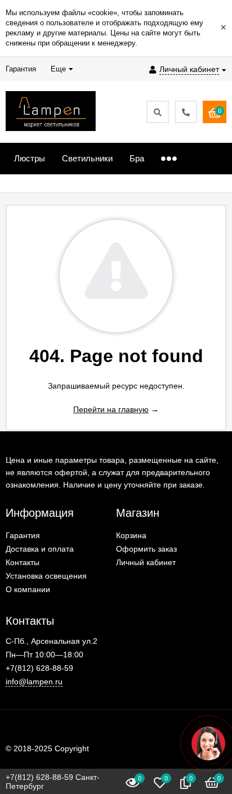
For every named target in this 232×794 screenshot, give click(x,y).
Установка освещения (46, 575)
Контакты (22, 562)
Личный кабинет (146, 562)
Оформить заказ (146, 548)
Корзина (131, 535)
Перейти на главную (111, 409)
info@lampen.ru (34, 681)
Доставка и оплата (40, 548)
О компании (28, 589)
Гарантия (23, 535)
